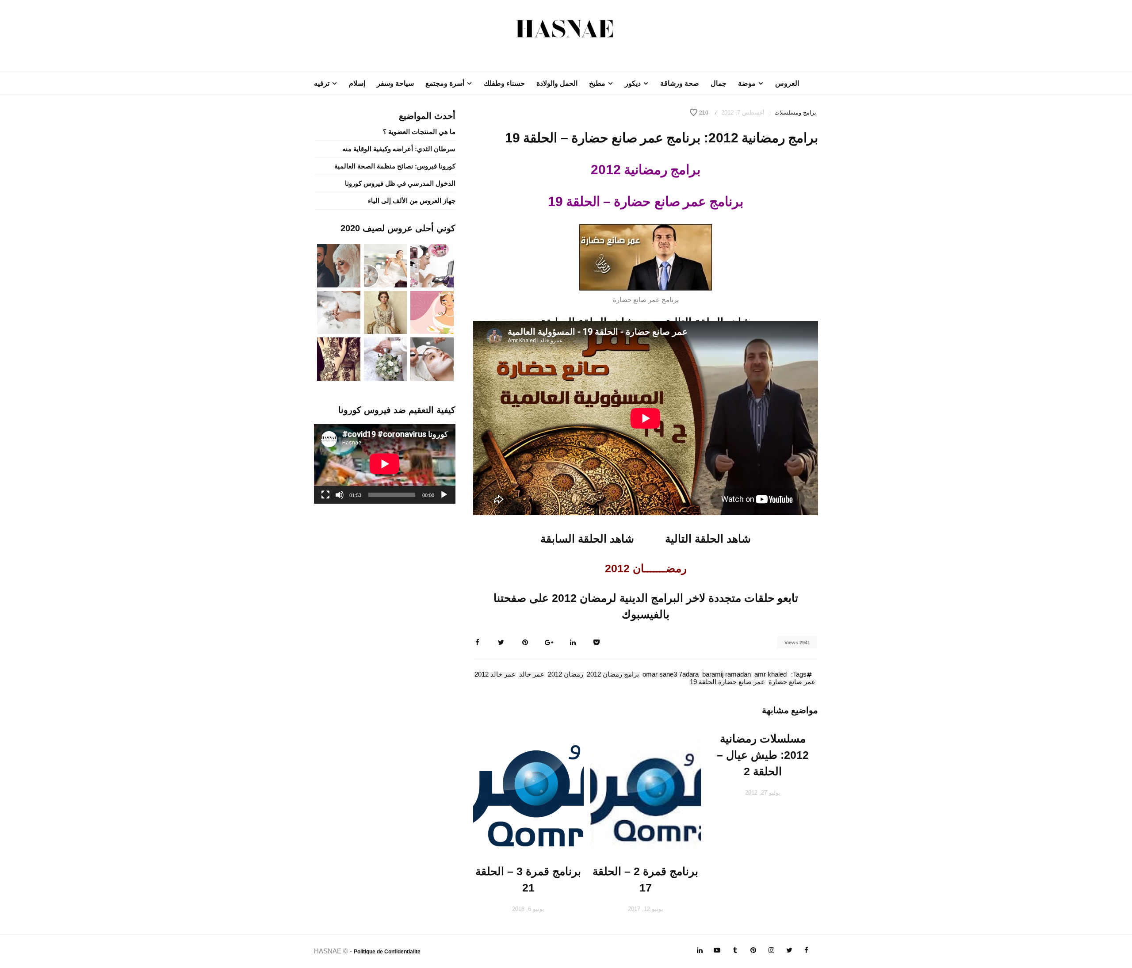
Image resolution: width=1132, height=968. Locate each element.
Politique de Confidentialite (387, 952)
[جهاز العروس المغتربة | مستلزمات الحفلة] (338, 311)
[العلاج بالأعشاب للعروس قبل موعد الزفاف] (432, 358)
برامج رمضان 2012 (613, 674)
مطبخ (597, 83)
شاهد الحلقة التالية (708, 538)
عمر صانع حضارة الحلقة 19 (727, 682)
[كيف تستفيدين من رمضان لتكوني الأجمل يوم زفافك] (432, 311)
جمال (719, 83)
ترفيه (321, 83)
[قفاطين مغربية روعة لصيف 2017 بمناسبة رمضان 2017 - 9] (385, 311)
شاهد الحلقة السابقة (587, 538)
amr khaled (770, 674)
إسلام (357, 83)
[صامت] (339, 494)
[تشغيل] (444, 494)
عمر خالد (531, 674)
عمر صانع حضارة (792, 682)
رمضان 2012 (565, 674)
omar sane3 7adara (670, 674)
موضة (747, 83)
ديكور (633, 83)
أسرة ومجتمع (444, 83)
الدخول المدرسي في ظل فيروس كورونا (400, 183)
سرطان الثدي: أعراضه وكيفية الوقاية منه (398, 149)
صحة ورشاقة (679, 83)
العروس (787, 83)
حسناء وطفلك (504, 83)
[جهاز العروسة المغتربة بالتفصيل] (385, 265)
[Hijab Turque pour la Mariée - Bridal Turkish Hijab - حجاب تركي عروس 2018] (338, 265)
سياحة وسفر (395, 83)
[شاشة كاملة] (325, 494)
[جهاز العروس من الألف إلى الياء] (432, 265)
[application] (384, 464)
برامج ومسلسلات (795, 112)
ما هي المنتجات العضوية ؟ (419, 131)
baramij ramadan (726, 674)
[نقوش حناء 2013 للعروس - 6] (338, 358)
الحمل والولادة (556, 83)
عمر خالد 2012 (495, 674)
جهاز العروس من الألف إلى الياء (411, 200)
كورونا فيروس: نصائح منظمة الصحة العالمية (394, 166)
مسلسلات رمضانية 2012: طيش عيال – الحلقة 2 (763, 754)
